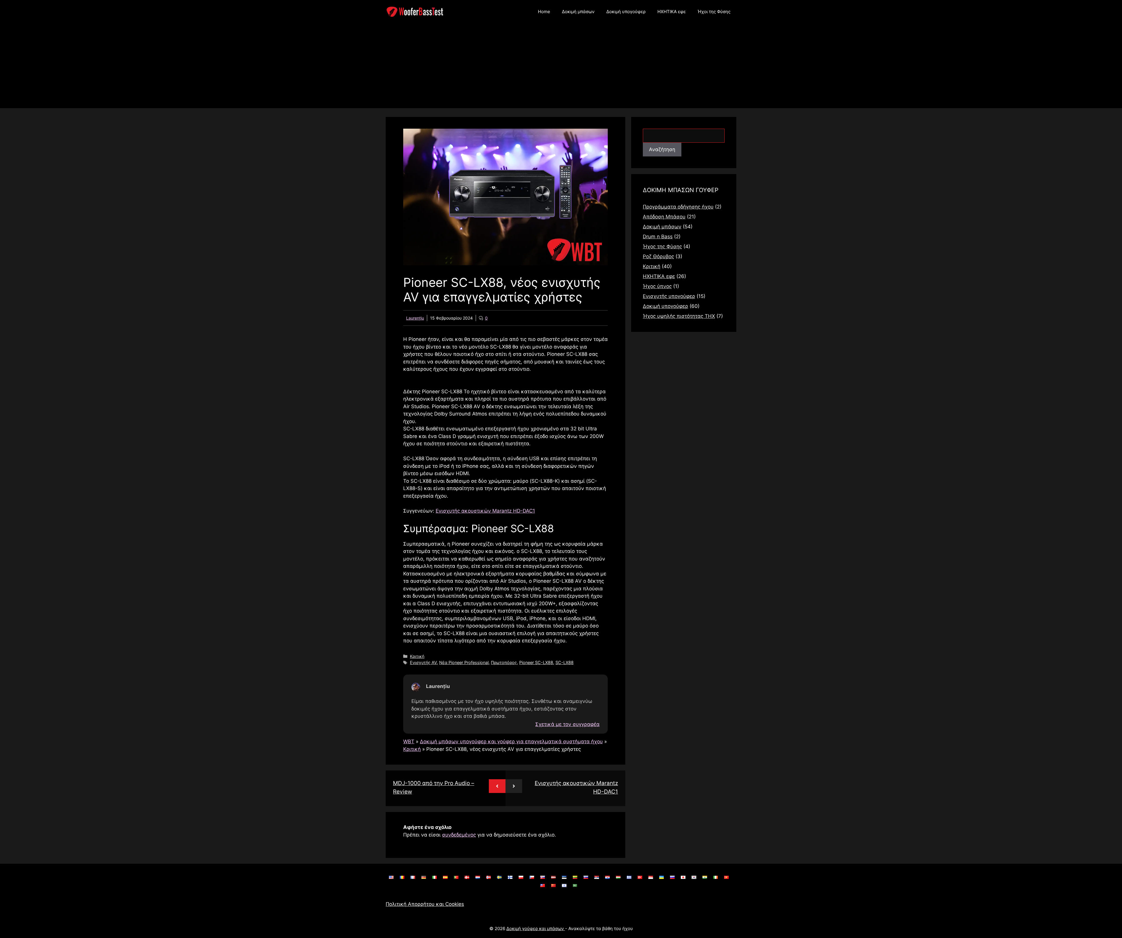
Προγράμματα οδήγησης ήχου (678, 207)
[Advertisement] (561, 67)
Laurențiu (415, 317)
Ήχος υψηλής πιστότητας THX (679, 316)
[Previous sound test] (497, 786)
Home (544, 11)
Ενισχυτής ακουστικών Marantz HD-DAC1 (485, 511)
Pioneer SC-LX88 (536, 662)
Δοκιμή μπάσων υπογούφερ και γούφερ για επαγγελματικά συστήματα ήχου (511, 741)
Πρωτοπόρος (504, 662)
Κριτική (417, 656)
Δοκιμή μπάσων (578, 11)
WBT (408, 741)
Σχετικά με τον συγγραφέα (567, 724)
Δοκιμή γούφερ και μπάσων (535, 928)
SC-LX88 (564, 662)
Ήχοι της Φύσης (713, 11)
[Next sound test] (513, 786)
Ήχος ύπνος (657, 286)
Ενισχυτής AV (423, 662)
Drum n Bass (658, 236)
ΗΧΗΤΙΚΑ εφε (671, 11)
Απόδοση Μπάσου (664, 217)
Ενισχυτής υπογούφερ (669, 296)
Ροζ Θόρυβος (658, 256)
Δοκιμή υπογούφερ (626, 11)
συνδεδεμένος (459, 835)
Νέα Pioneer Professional (464, 662)
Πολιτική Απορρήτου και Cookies (425, 904)
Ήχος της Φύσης (662, 246)
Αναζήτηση (662, 149)
